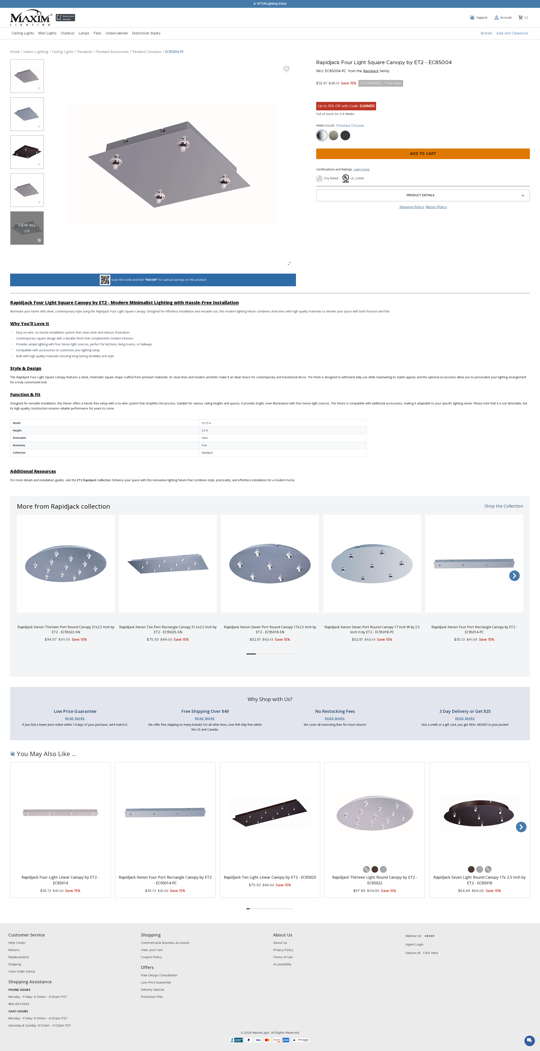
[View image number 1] (27, 76)
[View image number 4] (27, 190)
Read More (75, 718)
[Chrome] (383, 869)
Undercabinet (116, 33)
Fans (97, 33)
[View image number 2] (27, 114)
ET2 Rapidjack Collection (94, 480)
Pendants (84, 51)
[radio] (321, 135)
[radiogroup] (423, 135)
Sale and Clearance (512, 33)
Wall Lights (47, 33)
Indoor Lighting (35, 51)
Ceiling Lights (23, 33)
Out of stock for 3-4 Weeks (335, 114)
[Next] (514, 575)
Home (15, 51)
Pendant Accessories (112, 51)
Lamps (84, 33)
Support (482, 17)
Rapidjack (371, 71)
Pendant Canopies (146, 51)
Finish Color (325, 125)
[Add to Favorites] (286, 69)
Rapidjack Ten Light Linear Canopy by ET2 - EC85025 (270, 877)
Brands (486, 33)
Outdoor (67, 33)
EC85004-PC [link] (174, 51)
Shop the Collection (504, 506)
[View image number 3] (27, 152)
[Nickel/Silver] (366, 869)
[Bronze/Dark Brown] (374, 869)
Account (506, 17)
